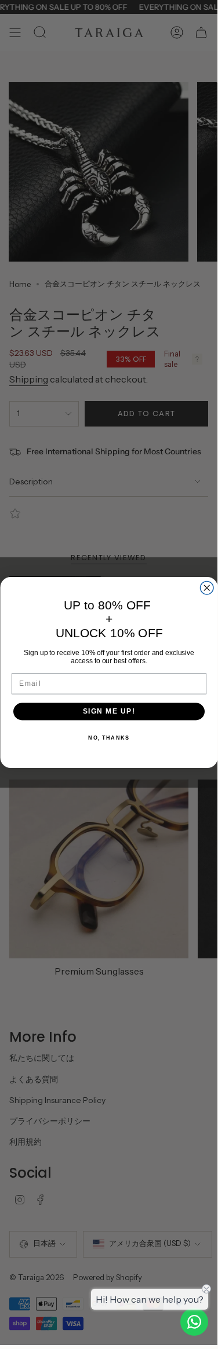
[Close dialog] (206, 588)
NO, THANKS (108, 737)
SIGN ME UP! (108, 711)
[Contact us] (194, 1322)
